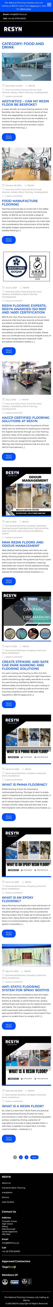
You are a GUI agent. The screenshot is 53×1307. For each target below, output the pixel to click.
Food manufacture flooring (20, 202)
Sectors (5, 1197)
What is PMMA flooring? (24, 784)
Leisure (5, 533)
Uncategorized (41, 92)
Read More (9, 137)
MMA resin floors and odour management (22, 544)
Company (31, 526)
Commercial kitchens (15, 526)
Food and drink (12, 90)
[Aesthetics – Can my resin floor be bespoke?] (26, 67)
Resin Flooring (26, 92)
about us (34, 6)
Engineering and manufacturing (17, 528)
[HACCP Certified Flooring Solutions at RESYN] (26, 378)
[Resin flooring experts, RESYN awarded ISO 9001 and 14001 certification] (26, 266)
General (5, 92)
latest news (25, 9)
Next (34, 1157)
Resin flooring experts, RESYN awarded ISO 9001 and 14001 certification (24, 309)
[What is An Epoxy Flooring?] (26, 852)
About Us (6, 1183)
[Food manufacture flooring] (26, 164)
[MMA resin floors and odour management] (26, 492)
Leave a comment (14, 96)
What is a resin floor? (23, 1106)
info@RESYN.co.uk (15, 14)
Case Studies (8, 1202)
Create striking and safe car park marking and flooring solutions (25, 665)
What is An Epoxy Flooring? (17, 899)
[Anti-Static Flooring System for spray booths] (26, 955)
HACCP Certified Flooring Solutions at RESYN (26, 419)
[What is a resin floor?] (26, 1061)
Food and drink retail (31, 90)
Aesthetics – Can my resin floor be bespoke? (25, 102)
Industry (14, 92)
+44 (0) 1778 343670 (14, 18)
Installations (16, 294)
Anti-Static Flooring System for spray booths (25, 988)
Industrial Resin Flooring (13, 1188)
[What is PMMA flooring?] (26, 739)
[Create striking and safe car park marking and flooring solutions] (26, 616)
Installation (7, 1192)
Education (41, 526)
